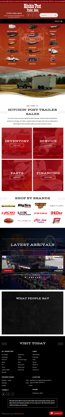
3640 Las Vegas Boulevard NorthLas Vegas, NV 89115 (14, 16)
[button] (25, 277)
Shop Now (16, 145)
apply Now (48, 145)
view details (8, 271)
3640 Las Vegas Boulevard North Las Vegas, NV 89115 (41, 381)
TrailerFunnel (18, 414)
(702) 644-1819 (14, 13)
